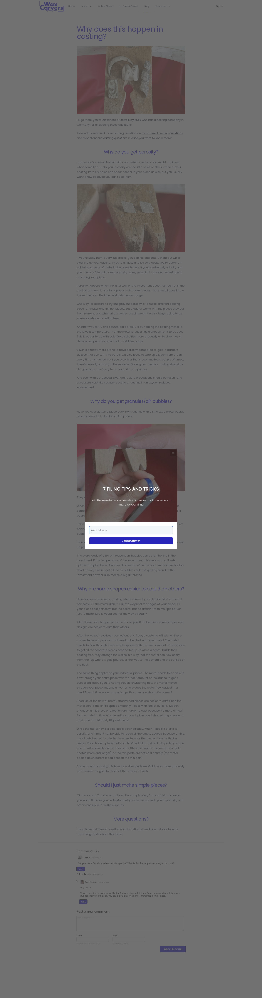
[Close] (173, 453)
